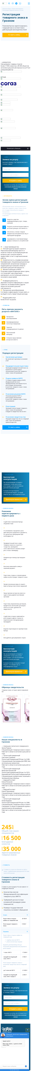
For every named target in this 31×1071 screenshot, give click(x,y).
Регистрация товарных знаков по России (12, 10)
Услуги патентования (17, 8)
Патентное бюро (6, 8)
